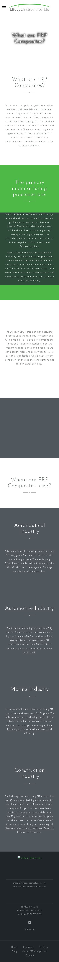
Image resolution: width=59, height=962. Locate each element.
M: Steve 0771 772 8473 (30, 914)
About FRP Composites (35, 951)
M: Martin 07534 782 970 (29, 910)
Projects (43, 947)
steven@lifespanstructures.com (29, 886)
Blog (14, 951)
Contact (29, 955)
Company (28, 947)
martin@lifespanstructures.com (29, 882)
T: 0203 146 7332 (29, 906)
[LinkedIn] (30, 922)
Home (14, 947)
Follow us (29, 929)
